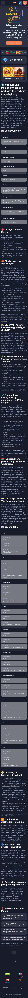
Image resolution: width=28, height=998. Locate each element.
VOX (14, 952)
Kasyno (14, 961)
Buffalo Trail (19, 78)
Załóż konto (25, 2)
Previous (2, 52)
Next (25, 52)
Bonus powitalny (14, 43)
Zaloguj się (20, 2)
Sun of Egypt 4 (8, 78)
